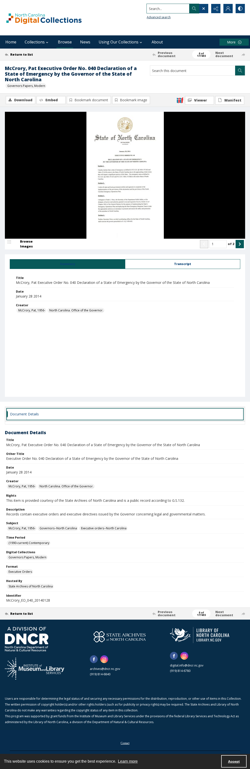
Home (10, 42)
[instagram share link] (104, 659)
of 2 (231, 244)
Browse (65, 42)
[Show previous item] (204, 244)
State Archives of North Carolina (31, 586)
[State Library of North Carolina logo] (199, 635)
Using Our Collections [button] (118, 42)
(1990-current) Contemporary (29, 543)
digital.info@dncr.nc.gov (186, 665)
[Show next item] (240, 244)
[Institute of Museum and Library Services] (34, 669)
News (85, 42)
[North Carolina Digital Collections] (44, 17)
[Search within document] (240, 70)
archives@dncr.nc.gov (105, 669)
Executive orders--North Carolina (103, 528)
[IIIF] (180, 100)
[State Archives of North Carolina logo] (119, 636)
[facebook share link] (94, 659)
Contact (125, 743)
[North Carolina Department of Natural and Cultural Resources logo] (26, 639)
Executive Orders (20, 572)
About (157, 42)
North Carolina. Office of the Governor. (76, 310)
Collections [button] (35, 42)
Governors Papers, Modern (26, 86)
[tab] (67, 264)
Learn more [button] (128, 761)
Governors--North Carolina (58, 528)
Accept (234, 761)
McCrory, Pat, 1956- (31, 310)
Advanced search (159, 17)
